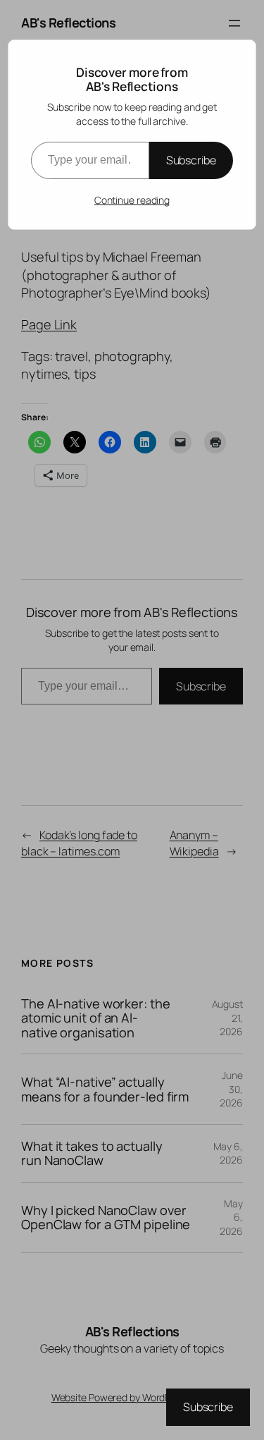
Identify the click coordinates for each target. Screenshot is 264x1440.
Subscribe (191, 160)
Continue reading (132, 200)
